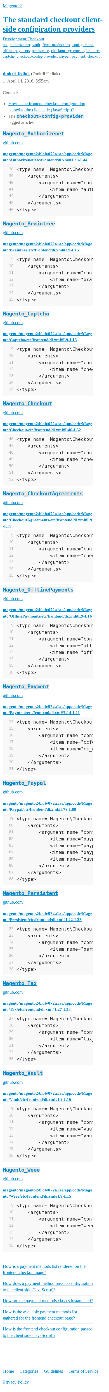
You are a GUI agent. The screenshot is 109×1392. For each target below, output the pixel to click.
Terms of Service (83, 1371)
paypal (64, 56)
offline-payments (16, 51)
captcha (9, 56)
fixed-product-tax (56, 45)
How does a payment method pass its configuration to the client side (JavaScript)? (48, 1286)
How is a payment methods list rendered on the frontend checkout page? (44, 1269)
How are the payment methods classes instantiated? (48, 1300)
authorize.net (20, 45)
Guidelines (53, 1371)
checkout (94, 56)
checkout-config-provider (37, 56)
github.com (13, 142)
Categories (29, 1371)
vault (36, 45)
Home (8, 1371)
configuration (83, 45)
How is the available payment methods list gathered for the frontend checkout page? (40, 1314)
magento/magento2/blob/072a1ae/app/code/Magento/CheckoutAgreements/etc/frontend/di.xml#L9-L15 (47, 519)
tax (5, 45)
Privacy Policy (16, 1382)
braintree (93, 51)
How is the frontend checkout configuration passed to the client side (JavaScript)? (48, 1332)
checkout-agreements (67, 51)
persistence (40, 51)
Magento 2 (12, 5)
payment (78, 56)
